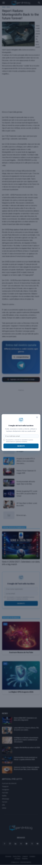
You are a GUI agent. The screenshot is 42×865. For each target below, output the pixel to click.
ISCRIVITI (21, 446)
